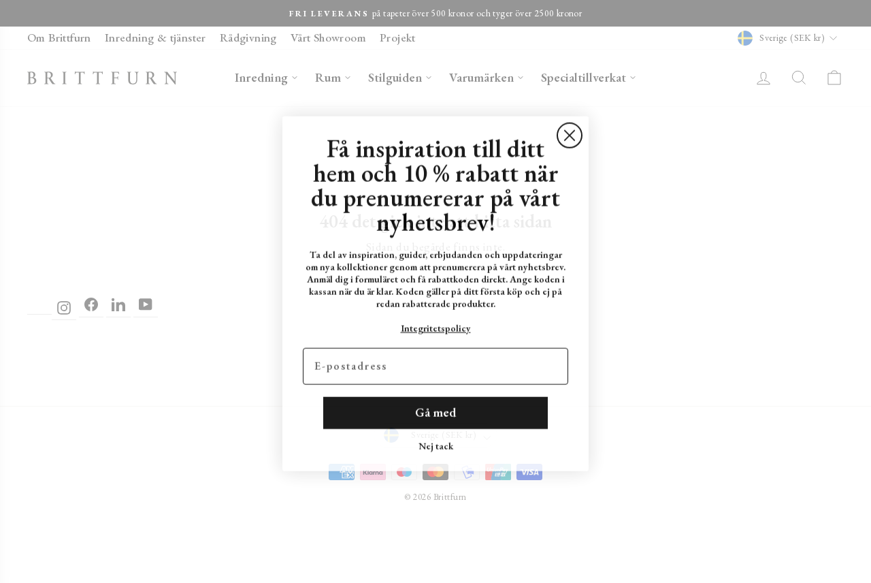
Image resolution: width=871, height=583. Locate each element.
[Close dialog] (569, 133)
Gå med (435, 410)
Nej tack (435, 444)
